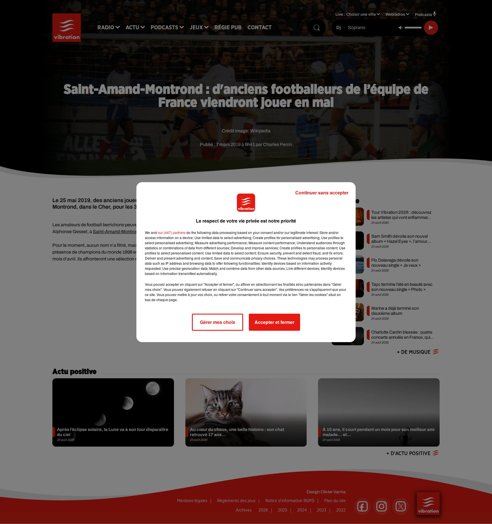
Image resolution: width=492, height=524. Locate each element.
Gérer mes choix (217, 322)
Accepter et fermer (274, 322)
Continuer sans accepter (321, 192)
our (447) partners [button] (172, 232)
